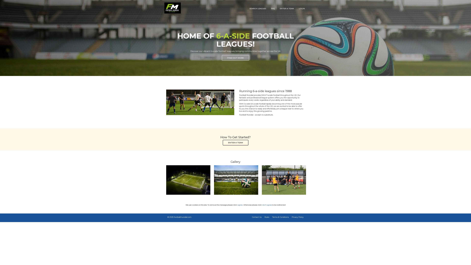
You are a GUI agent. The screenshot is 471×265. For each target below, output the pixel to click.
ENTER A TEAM (287, 8)
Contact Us (257, 217)
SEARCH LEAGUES (257, 8)
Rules (266, 217)
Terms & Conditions (280, 217)
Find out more (235, 58)
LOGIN (302, 8)
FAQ (273, 8)
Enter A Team (235, 142)
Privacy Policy (298, 217)
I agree (240, 205)
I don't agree (267, 205)
